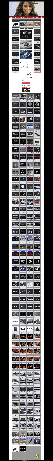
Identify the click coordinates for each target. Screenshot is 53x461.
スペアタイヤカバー (37, 161)
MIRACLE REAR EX (15, 273)
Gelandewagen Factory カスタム (30, 21)
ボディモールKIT (15, 161)
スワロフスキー (37, 281)
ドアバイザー (37, 28)
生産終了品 (30, 116)
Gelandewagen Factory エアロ (15, 378)
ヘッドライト (37, 58)
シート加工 (23, 116)
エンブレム (23, 296)
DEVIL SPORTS (30, 266)
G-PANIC (16, 176)
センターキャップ (30, 101)
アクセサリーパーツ (23, 101)
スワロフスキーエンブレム (30, 281)
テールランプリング (37, 116)
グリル (22, 21)
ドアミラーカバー (23, 146)
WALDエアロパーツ (23, 333)
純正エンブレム (15, 288)
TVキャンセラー (37, 21)
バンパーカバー (30, 161)
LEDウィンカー (15, 58)
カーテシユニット (15, 28)
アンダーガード (37, 43)
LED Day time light (15, 236)
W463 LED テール (30, 146)
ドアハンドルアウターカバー (16, 43)
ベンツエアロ (15, 101)
